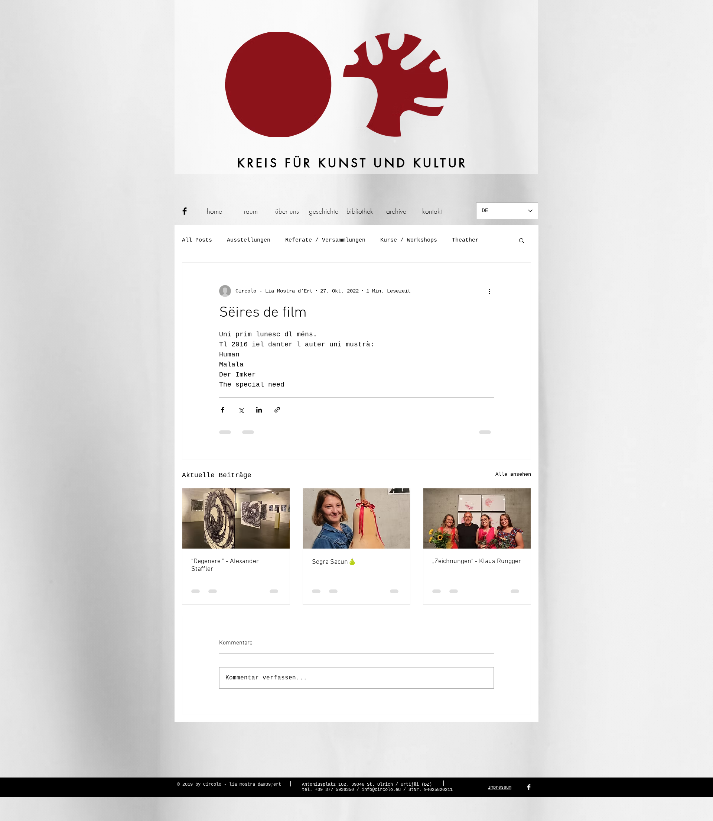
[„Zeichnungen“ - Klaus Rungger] (477, 518)
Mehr (458, 240)
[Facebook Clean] (529, 793)
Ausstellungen (248, 240)
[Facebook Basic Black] (184, 211)
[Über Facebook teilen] (222, 409)
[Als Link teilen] (277, 409)
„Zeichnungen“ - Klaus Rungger (476, 561)
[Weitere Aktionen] (489, 291)
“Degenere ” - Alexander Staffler (225, 565)
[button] (521, 240)
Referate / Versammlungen (325, 240)
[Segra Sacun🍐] (356, 518)
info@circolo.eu (381, 796)
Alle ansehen (513, 474)
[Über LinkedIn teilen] (259, 409)
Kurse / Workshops (408, 240)
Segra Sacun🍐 (334, 562)
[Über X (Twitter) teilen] (240, 409)
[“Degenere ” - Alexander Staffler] (236, 518)
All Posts (197, 240)
